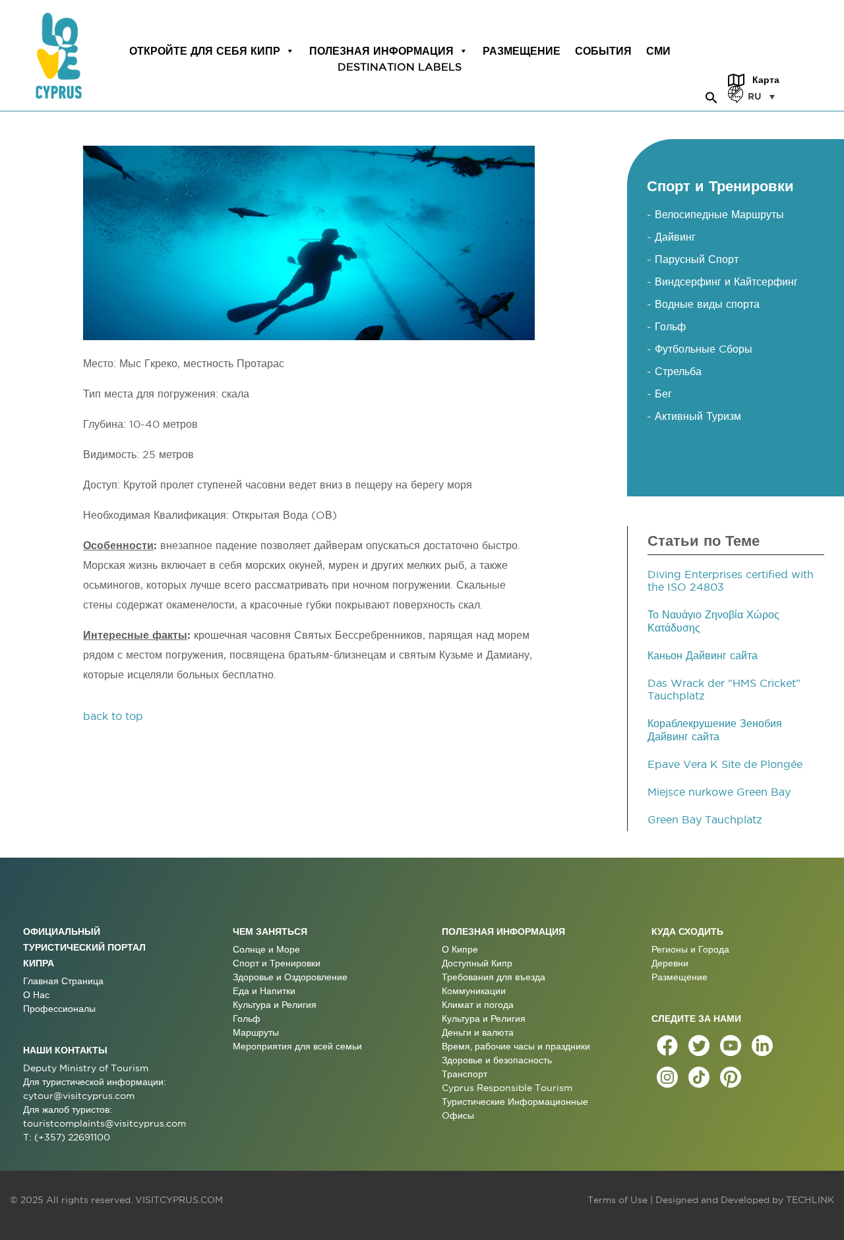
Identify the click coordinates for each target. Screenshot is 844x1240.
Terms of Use (618, 1200)
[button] (711, 95)
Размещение (521, 50)
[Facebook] (667, 1045)
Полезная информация (381, 50)
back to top (113, 716)
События (603, 50)
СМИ (658, 50)
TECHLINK (810, 1200)
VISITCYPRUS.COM (179, 1200)
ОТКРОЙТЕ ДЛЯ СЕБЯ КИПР (204, 50)
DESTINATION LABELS (400, 66)
